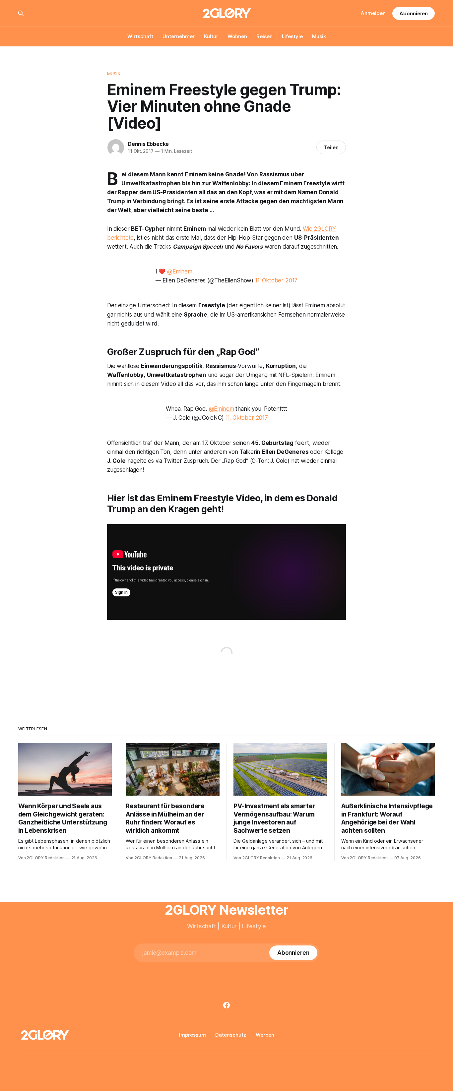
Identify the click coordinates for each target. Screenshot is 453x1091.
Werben (265, 1035)
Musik (319, 36)
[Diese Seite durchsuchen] (21, 13)
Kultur (211, 36)
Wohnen (237, 36)
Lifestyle (292, 36)
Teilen (331, 147)
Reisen (264, 36)
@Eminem (179, 271)
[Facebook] (226, 1005)
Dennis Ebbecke (148, 144)
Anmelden (373, 13)
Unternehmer (178, 36)
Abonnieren (413, 13)
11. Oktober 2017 (276, 280)
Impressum (192, 1035)
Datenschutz (230, 1035)
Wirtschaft (140, 36)
